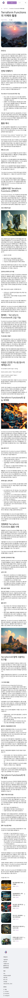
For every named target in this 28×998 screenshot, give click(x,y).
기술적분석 (5, 8)
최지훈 (5, 19)
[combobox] (22, 3)
